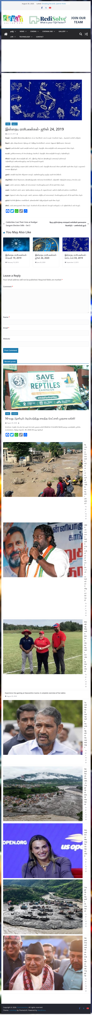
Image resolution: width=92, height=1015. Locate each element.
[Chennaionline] (6, 34)
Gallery (62, 31)
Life (11, 37)
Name (6, 317)
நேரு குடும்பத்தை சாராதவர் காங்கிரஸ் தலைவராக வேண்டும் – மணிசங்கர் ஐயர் (68, 224)
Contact (39, 37)
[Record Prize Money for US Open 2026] (42, 850)
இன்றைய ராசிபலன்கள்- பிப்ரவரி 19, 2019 (16, 256)
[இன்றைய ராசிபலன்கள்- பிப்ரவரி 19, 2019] (16, 239)
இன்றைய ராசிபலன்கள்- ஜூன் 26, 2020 (46, 256)
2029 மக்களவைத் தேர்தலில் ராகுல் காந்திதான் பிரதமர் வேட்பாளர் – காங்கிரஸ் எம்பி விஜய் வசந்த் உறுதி (85, 562)
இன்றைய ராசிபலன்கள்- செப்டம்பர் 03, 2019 (75, 256)
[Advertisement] (46, 56)
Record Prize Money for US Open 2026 (85, 843)
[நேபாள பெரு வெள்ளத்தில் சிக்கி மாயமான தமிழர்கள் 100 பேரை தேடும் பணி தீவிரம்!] (42, 481)
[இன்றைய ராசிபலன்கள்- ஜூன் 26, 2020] (46, 239)
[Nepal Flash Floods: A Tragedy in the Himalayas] (42, 794)
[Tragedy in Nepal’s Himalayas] (42, 906)
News (22, 31)
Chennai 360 (47, 31)
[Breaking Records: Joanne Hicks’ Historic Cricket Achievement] (42, 654)
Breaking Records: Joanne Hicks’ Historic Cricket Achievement (85, 646)
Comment (8, 286)
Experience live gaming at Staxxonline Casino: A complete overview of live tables (35, 693)
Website (6, 339)
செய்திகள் (14, 413)
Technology (24, 37)
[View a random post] (86, 34)
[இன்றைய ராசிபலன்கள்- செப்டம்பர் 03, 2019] (75, 239)
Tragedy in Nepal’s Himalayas (85, 899)
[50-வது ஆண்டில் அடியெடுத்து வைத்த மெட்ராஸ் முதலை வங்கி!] (46, 387)
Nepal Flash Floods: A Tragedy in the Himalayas (85, 786)
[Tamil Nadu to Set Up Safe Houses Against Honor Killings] (42, 732)
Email (6, 328)
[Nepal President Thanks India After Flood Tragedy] (42, 965)
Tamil (8, 124)
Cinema (33, 31)
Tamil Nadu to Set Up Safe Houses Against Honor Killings (85, 725)
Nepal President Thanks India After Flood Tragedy (85, 957)
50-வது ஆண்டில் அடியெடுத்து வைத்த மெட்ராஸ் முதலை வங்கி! (40, 418)
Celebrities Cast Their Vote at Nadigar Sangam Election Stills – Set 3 (22, 224)
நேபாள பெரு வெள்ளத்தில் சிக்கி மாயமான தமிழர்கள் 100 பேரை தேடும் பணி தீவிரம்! (85, 474)
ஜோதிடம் (14, 124)
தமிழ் (12, 31)
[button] (15, 31)
